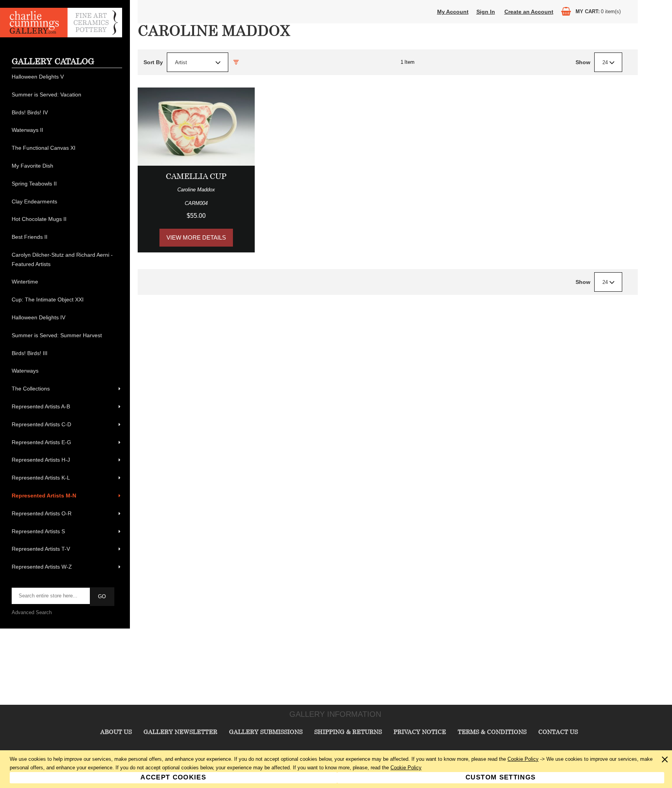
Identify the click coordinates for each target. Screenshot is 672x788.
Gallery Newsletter (180, 731)
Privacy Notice (420, 731)
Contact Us (558, 731)
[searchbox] (51, 596)
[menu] (67, 322)
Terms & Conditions (492, 731)
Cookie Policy (523, 759)
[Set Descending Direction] (236, 62)
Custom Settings (501, 777)
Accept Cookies (173, 777)
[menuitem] (67, 77)
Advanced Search (32, 612)
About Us (116, 731)
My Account (453, 12)
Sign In (485, 12)
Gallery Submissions (266, 731)
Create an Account (528, 12)
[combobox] (197, 62)
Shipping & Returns (348, 731)
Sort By (153, 62)
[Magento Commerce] (61, 36)
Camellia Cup (196, 176)
